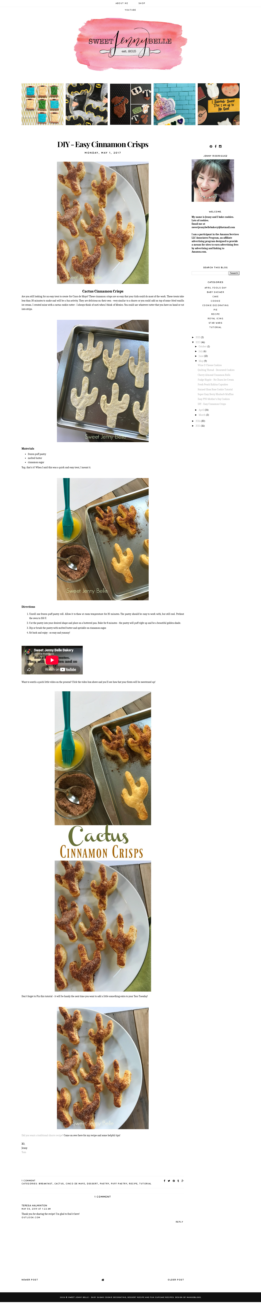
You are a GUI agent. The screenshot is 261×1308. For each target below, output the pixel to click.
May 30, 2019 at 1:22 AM (36, 1209)
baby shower (215, 292)
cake (215, 296)
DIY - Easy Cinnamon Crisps (212, 404)
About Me (122, 3)
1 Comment (29, 1180)
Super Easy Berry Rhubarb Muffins (215, 394)
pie (216, 310)
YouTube (130, 10)
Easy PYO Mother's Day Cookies (214, 399)
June (201, 356)
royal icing (216, 318)
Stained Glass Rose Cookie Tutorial (215, 389)
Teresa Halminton (34, 1205)
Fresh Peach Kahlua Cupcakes (213, 384)
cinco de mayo (75, 1183)
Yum (24, 1152)
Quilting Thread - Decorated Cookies (216, 370)
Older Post (176, 1279)
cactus (59, 1183)
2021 (198, 337)
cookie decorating (215, 305)
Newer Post (30, 1279)
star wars (216, 323)
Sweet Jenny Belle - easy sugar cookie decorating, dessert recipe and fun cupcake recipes (121, 1297)
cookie (215, 301)
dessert (92, 1183)
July (201, 351)
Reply (179, 1222)
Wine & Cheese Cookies (210, 365)
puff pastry (119, 1183)
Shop (142, 3)
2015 (198, 425)
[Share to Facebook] (164, 1180)
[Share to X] (169, 1180)
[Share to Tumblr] (178, 1180)
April (202, 409)
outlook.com (31, 1217)
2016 (198, 421)
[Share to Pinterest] (174, 1180)
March (202, 414)
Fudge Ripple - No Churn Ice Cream (216, 379)
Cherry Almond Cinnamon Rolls (214, 375)
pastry (104, 1183)
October (203, 346)
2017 (198, 342)
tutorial (145, 1183)
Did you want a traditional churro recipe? (42, 1135)
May (201, 361)
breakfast (46, 1183)
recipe (133, 1183)
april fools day (216, 288)
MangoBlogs (194, 1297)
